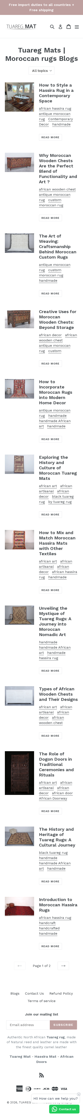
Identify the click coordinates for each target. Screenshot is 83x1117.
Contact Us (34, 993)
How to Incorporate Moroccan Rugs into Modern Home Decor (55, 392)
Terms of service (41, 1001)
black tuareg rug (53, 852)
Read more (50, 137)
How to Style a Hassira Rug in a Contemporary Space (56, 92)
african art (48, 486)
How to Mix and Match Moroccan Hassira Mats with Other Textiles (57, 543)
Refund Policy (61, 993)
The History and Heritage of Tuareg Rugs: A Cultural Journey (57, 837)
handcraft (47, 923)
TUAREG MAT (28, 1102)
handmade (48, 280)
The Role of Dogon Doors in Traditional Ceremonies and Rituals (56, 764)
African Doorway (53, 798)
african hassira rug (55, 108)
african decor (50, 335)
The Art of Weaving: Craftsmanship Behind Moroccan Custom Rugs (57, 246)
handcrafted (49, 928)
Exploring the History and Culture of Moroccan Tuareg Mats (58, 468)
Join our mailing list (41, 1014)
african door (62, 793)
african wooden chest (57, 189)
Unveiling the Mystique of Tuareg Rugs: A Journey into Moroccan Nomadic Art (55, 621)
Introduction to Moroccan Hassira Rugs (58, 905)
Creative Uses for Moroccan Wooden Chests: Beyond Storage (57, 319)
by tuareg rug (60, 502)
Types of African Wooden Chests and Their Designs (58, 694)
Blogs (14, 993)
